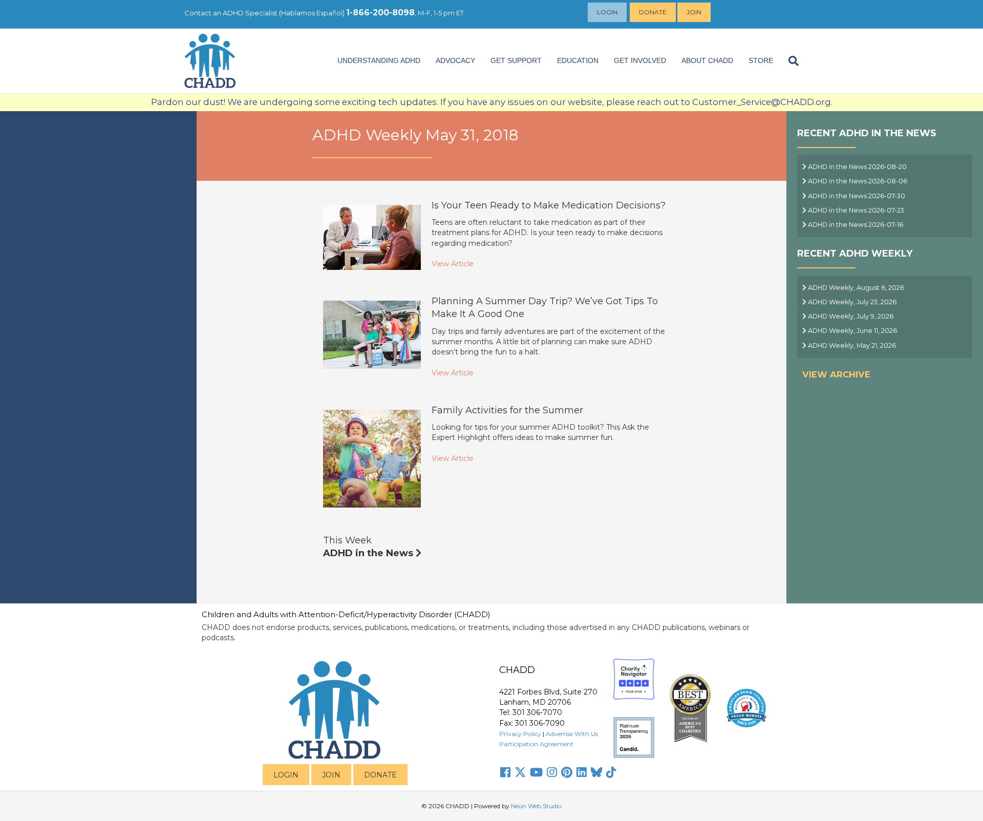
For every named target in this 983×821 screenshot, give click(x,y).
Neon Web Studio (536, 806)
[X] (520, 772)
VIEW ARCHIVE (836, 374)
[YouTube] (536, 772)
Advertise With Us (572, 734)
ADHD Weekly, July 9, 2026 (849, 316)
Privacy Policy (520, 734)
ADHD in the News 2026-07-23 (855, 210)
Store (761, 60)
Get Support (516, 60)
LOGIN (285, 775)
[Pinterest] (566, 772)
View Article (453, 263)
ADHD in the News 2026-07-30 (855, 196)
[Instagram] (552, 772)
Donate (653, 12)
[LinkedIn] (581, 772)
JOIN (331, 775)
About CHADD (707, 60)
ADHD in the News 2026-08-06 (856, 181)
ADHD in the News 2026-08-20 (856, 167)
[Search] (790, 61)
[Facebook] (505, 772)
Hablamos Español (312, 13)
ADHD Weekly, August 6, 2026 (855, 287)
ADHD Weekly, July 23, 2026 (851, 302)
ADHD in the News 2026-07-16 (854, 224)
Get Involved (640, 60)
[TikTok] (611, 772)
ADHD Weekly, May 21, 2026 (851, 345)
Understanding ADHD (378, 60)
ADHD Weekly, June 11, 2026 (851, 330)
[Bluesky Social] (596, 772)
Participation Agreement (536, 744)
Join (694, 12)
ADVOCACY (455, 60)
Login (607, 12)
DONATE (380, 775)
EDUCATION (578, 60)
